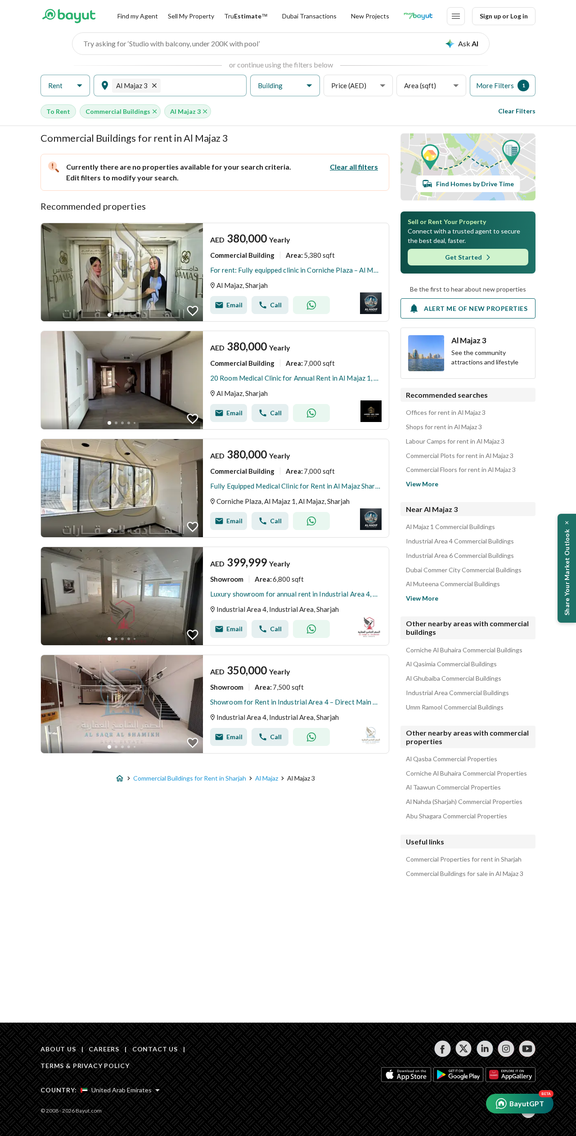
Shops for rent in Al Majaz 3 (444, 427)
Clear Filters (517, 111)
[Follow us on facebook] (442, 1049)
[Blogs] (418, 16)
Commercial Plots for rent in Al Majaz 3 (459, 455)
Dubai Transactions (309, 16)
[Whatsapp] (311, 305)
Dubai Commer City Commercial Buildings (464, 570)
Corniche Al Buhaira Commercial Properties (466, 773)
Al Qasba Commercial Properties (451, 759)
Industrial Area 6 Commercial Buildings (460, 555)
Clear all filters (354, 166)
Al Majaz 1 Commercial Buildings (450, 526)
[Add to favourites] (192, 311)
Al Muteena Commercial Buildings (453, 584)
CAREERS (104, 1049)
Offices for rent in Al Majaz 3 (446, 412)
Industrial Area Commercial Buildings (457, 692)
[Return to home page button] (68, 16)
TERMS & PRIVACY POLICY (84, 1065)
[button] (65, 86)
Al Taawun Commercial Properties (453, 787)
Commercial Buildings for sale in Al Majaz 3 (464, 873)
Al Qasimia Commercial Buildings (451, 664)
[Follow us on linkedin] (485, 1049)
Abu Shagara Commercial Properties (456, 816)
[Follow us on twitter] (463, 1049)
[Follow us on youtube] (527, 1049)
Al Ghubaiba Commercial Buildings (453, 678)
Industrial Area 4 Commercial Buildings (460, 541)
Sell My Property (191, 16)
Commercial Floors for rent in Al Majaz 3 (461, 469)
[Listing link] (215, 272)
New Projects (370, 16)
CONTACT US (155, 1049)
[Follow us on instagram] (506, 1049)
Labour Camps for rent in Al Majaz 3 (455, 441)
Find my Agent (137, 16)
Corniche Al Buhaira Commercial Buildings (464, 650)
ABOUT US (58, 1049)
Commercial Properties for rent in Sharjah (464, 859)
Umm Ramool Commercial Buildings (455, 707)
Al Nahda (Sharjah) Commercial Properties (464, 801)
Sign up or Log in (504, 16)
